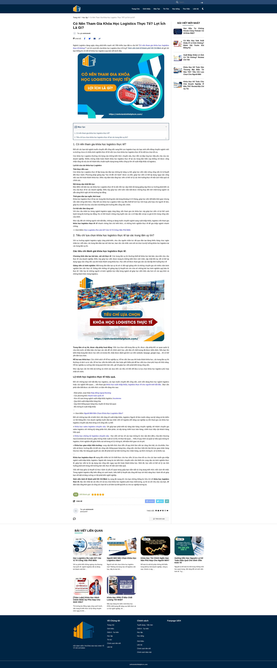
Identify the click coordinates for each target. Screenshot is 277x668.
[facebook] (156, 511)
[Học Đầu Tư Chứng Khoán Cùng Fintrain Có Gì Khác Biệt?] (177, 31)
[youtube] (167, 511)
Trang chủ (110, 625)
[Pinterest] (163, 511)
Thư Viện (186, 9)
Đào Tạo (157, 9)
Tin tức (109, 640)
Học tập (79, 539)
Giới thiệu (146, 9)
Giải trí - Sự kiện (113, 632)
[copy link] (99, 38)
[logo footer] (88, 631)
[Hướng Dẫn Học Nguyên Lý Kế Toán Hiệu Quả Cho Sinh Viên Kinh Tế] (189, 545)
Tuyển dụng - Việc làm (145, 625)
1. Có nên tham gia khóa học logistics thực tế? (92, 133)
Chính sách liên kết (114, 643)
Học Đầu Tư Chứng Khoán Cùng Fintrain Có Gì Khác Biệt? (193, 30)
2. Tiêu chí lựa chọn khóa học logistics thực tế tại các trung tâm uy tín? (101, 137)
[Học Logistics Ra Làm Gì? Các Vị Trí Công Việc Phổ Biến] (88, 545)
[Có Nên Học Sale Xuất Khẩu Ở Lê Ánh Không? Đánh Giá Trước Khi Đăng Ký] (177, 43)
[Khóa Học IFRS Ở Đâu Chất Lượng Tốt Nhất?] (121, 585)
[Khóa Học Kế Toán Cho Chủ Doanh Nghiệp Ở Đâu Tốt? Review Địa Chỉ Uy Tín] (177, 84)
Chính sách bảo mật (144, 652)
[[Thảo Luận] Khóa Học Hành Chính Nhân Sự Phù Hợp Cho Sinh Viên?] (88, 585)
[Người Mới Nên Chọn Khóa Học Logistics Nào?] (121, 545)
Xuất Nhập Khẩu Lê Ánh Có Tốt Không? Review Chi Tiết (193, 57)
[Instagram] (165, 511)
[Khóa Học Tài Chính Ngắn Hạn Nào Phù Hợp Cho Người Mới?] (155, 545)
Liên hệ (196, 9)
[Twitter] (160, 511)
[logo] (77, 12)
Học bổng (176, 9)
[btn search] (202, 3)
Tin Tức (166, 9)
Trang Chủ (136, 9)
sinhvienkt (86, 33)
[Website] (158, 511)
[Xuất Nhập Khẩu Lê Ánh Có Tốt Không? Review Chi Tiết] (177, 58)
